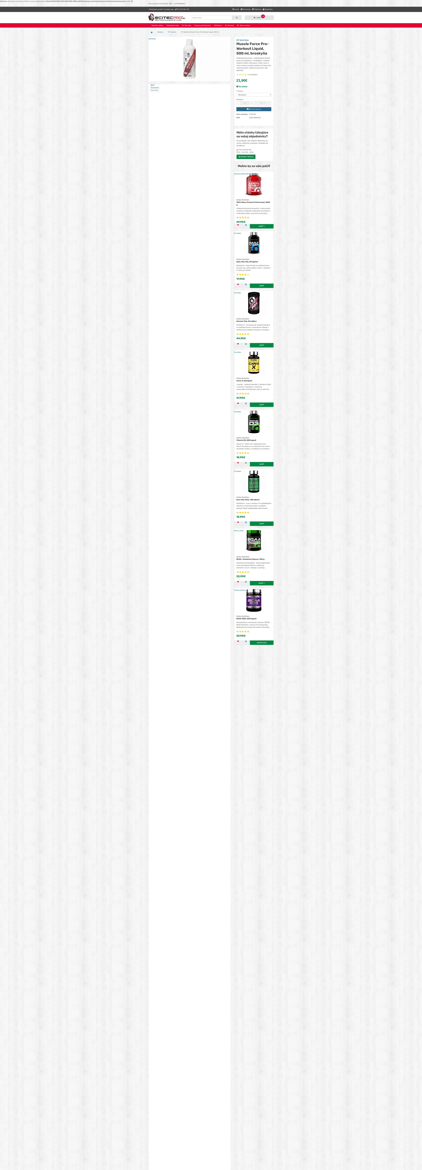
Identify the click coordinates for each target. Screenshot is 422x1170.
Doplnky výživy (157, 25)
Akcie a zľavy (245, 25)
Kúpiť (264, 103)
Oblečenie (218, 25)
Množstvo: (240, 99)
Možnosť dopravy (255, 109)
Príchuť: (240, 91)
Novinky (231, 25)
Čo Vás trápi (186, 25)
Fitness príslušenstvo (203, 25)
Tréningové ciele (172, 25)
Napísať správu (247, 157)
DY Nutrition (242, 40)
